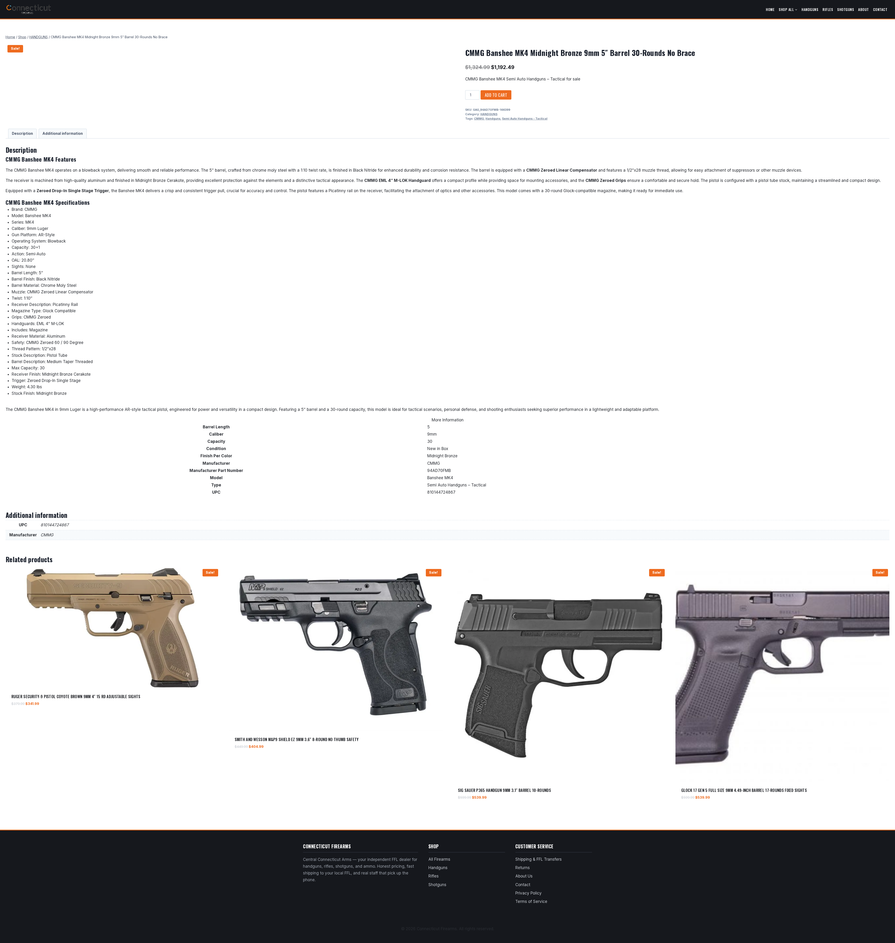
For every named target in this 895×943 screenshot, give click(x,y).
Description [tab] (22, 133)
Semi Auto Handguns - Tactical (524, 118)
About (863, 9)
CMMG (479, 118)
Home (770, 9)
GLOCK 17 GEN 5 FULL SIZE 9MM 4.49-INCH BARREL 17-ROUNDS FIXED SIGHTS (744, 790)
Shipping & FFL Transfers (538, 859)
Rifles (828, 9)
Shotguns (845, 9)
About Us (524, 876)
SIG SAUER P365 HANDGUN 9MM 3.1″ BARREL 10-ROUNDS (504, 790)
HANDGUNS (488, 114)
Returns (522, 867)
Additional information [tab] (62, 133)
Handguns (810, 9)
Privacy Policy (528, 893)
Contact (880, 9)
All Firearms (439, 859)
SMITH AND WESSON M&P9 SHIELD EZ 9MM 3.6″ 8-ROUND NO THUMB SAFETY (297, 739)
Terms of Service (531, 901)
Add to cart (496, 95)
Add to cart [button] (21, 717)
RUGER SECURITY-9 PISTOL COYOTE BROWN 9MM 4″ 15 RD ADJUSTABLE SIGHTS (76, 696)
